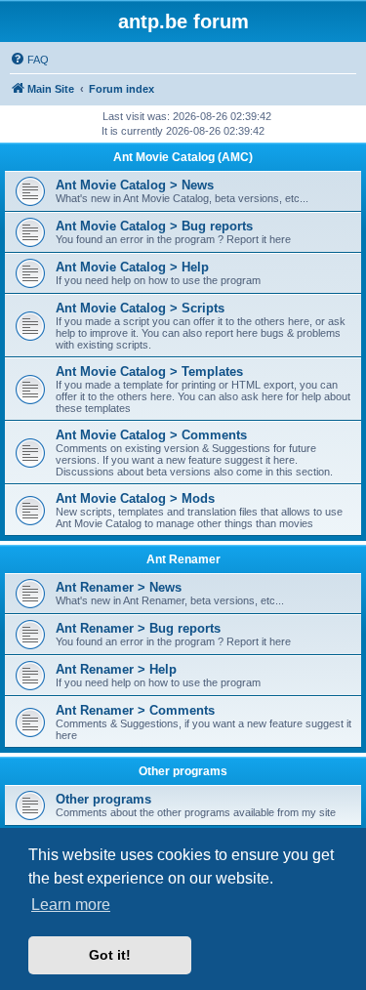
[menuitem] (29, 59)
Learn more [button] (70, 904)
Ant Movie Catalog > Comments (151, 435)
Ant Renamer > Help (116, 669)
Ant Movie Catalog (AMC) (183, 157)
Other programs (183, 771)
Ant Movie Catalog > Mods (135, 498)
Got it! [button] (110, 955)
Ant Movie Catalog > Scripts (140, 308)
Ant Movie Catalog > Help (132, 267)
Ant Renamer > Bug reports (138, 628)
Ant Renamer (183, 559)
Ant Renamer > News (119, 587)
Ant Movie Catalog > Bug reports (154, 226)
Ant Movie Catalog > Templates (149, 371)
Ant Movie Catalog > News (135, 185)
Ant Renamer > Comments (135, 710)
